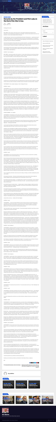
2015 (4, 383)
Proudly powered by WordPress (6, 420)
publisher (9, 23)
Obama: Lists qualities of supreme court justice (47, 401)
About (8, 12)
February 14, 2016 (7, 402)
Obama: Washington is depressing (8, 400)
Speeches (9, 383)
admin (12, 402)
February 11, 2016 (46, 402)
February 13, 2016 (20, 402)
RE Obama (28, 8)
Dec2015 (6, 383)
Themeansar (16, 420)
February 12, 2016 (33, 402)
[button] (51, 12)
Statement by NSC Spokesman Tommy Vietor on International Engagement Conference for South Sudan (30, 366)
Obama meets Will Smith (46, 43)
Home (4, 12)
